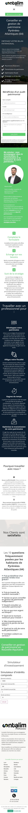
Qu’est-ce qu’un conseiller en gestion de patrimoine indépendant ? (14, 599)
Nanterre (6, 779)
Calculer (4, 702)
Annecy (6, 771)
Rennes (6, 764)
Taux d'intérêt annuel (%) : (8, 689)
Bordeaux (16, 762)
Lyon (5, 762)
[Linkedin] (15, 790)
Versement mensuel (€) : (8, 684)
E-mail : (5, 107)
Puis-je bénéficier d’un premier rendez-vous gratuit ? (12, 578)
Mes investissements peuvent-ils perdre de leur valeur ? (13, 623)
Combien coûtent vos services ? (12, 635)
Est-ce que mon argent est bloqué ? (12, 611)
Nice (15, 775)
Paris (5, 775)
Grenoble (16, 773)
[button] (14, 9)
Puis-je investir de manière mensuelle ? (11, 593)
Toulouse (16, 771)
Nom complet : (7, 100)
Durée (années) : (5, 695)
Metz (5, 773)
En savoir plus (17, 810)
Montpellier (7, 766)
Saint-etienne (17, 766)
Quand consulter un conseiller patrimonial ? (12, 606)
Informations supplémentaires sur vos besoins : (13, 121)
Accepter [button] (10, 810)
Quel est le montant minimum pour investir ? (12, 617)
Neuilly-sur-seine (18, 777)
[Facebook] (12, 790)
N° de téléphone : (7, 114)
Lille (15, 769)
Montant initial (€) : (6, 678)
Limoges (16, 779)
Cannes (6, 777)
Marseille (6, 769)
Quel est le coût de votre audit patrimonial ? (13, 629)
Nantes (16, 764)
